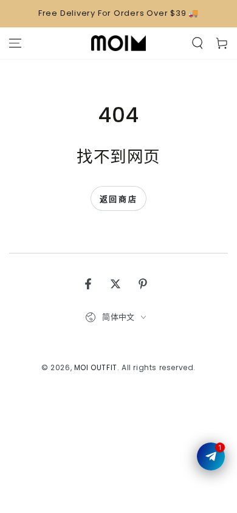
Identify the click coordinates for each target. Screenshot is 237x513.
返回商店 (118, 199)
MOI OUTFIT (95, 367)
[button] (197, 43)
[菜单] (15, 43)
